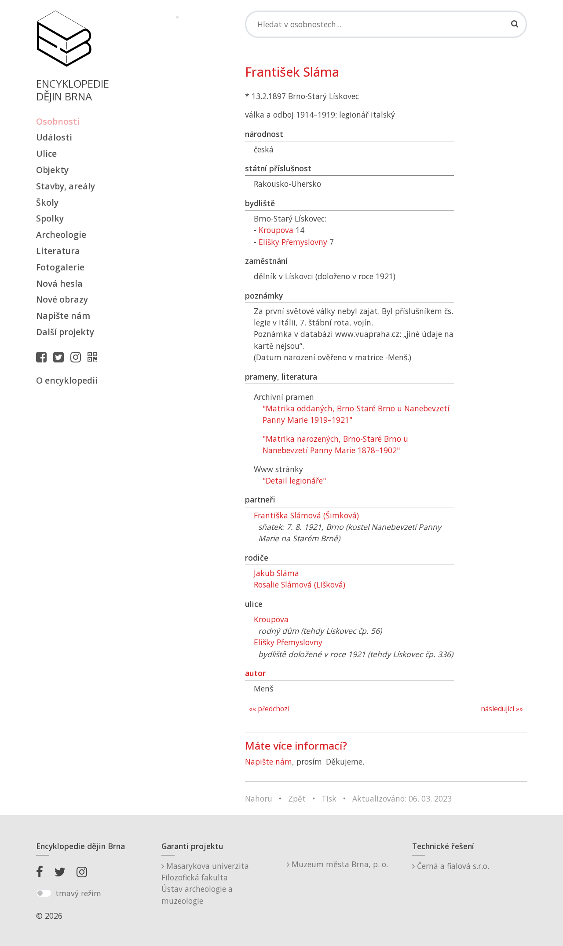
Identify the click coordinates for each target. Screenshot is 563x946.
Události (54, 137)
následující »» (502, 708)
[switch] (43, 893)
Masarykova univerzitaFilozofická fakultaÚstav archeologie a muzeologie (205, 883)
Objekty (52, 170)
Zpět (297, 798)
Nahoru (258, 798)
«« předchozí (269, 708)
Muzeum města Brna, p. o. (338, 864)
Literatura (58, 251)
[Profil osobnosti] (95, 356)
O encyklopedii (67, 380)
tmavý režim (78, 893)
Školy (47, 202)
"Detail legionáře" (294, 480)
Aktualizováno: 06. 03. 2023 (402, 798)
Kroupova (276, 230)
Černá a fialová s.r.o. (452, 866)
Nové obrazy (62, 299)
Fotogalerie (60, 267)
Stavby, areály (65, 186)
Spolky (50, 218)
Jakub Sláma (276, 573)
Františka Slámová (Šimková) (306, 515)
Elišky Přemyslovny (293, 241)
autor (255, 673)
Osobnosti (58, 121)
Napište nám (63, 315)
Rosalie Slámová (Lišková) (299, 584)
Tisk (329, 798)
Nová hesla (59, 283)
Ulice (46, 153)
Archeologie (61, 234)
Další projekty (65, 332)
